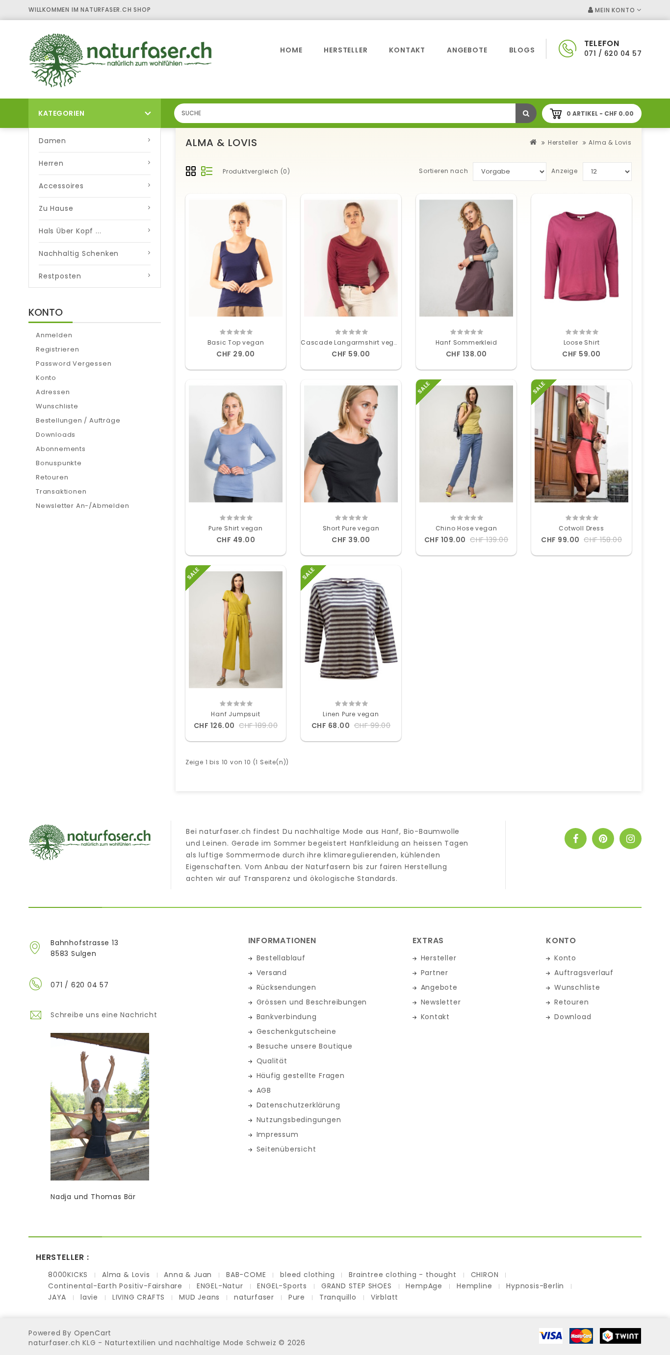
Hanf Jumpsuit (235, 714)
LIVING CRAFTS (138, 1297)
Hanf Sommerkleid (466, 342)
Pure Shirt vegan (235, 528)
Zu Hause (56, 208)
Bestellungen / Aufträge (78, 420)
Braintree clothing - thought (402, 1275)
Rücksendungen (286, 987)
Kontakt (407, 50)
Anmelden (54, 335)
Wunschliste (57, 406)
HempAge (424, 1286)
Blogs (522, 50)
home (291, 50)
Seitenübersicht (286, 1149)
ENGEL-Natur (220, 1286)
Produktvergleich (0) (256, 171)
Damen (52, 141)
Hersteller (345, 50)
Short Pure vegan (351, 528)
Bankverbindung (287, 1017)
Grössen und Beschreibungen (312, 1002)
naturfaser (254, 1297)
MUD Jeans (199, 1297)
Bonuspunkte (59, 463)
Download (572, 1017)
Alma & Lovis (610, 142)
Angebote (467, 50)
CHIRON (485, 1275)
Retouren (52, 477)
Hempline (474, 1286)
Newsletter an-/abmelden (82, 505)
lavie (89, 1297)
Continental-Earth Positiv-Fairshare (115, 1286)
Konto (46, 377)
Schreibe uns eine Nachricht (104, 1015)
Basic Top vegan (235, 342)
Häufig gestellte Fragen (301, 1075)
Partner (435, 973)
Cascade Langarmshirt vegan (352, 342)
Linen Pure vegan (351, 714)
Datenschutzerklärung (298, 1105)
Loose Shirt (582, 342)
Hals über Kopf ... (70, 231)
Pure (296, 1297)
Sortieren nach (443, 171)
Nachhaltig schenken (79, 253)
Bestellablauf (281, 958)
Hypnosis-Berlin (535, 1286)
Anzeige (564, 171)
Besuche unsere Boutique (305, 1046)
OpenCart (92, 1333)
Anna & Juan (188, 1275)
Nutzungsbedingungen (299, 1120)
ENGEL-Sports (282, 1286)
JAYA (57, 1297)
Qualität (272, 1061)
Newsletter (441, 1002)
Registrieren (57, 349)
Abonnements (61, 448)
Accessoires (61, 186)
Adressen (53, 392)
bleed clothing (307, 1275)
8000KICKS (68, 1275)
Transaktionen (61, 491)
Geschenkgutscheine (296, 1031)
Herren (51, 163)
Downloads (56, 434)
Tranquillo (338, 1297)
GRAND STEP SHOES (356, 1286)
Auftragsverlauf (584, 973)
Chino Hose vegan (466, 528)
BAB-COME (246, 1275)
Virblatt (384, 1297)
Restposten (60, 276)
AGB (264, 1090)
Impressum (278, 1134)
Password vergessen (73, 363)
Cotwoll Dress (581, 528)
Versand (272, 973)
